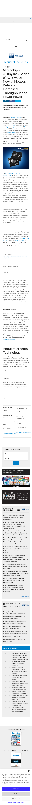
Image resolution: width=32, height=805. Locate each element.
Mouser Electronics (16, 62)
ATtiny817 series (11, 132)
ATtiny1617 (12, 125)
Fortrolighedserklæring (18, 802)
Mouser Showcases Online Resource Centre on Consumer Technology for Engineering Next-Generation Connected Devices (15, 533)
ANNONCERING (17, 21)
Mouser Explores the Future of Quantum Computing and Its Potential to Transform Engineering (15, 566)
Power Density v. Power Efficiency (12, 636)
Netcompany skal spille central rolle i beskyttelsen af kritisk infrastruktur (20, 683)
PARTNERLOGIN (26, 21)
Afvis (16, 794)
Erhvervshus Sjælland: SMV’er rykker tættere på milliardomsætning (19, 709)
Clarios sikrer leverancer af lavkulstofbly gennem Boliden (19, 677)
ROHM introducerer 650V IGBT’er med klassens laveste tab (19, 663)
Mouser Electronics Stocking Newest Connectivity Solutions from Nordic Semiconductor (13, 517)
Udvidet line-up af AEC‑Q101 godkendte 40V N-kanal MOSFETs (20, 697)
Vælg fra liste (16, 798)
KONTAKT (10, 21)
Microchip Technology (8, 127)
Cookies (10, 802)
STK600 (16, 244)
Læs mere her (23, 499)
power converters (19, 240)
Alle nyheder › (25, 715)
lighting (23, 238)
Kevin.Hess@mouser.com (9, 433)
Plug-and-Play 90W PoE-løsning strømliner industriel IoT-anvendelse (20, 703)
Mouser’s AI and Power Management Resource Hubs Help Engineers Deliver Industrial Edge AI (14, 580)
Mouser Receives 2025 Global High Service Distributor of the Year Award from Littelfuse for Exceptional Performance (16, 573)
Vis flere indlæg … (24, 596)
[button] (29, 771)
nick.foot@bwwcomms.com (23, 432)
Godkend (16, 789)
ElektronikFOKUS (16, 31)
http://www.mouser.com (9, 339)
